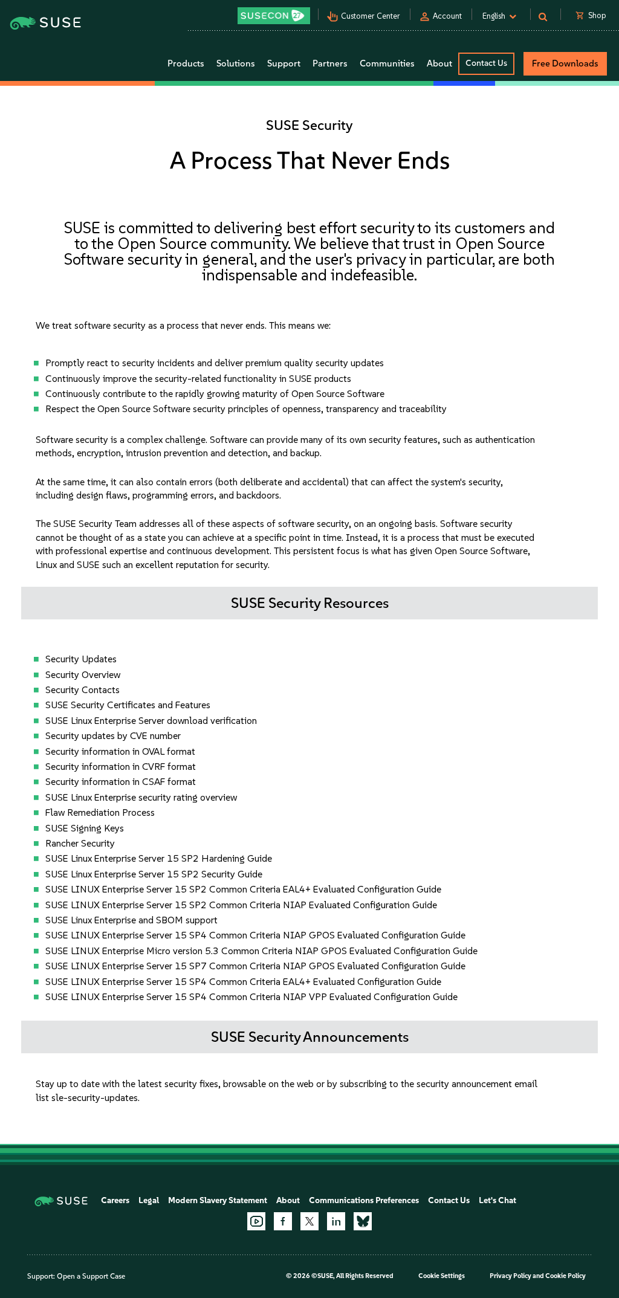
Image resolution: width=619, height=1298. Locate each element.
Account (447, 16)
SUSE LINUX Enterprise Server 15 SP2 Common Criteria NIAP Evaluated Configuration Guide (241, 905)
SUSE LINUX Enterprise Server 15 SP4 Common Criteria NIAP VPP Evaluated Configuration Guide (251, 997)
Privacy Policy (510, 1276)
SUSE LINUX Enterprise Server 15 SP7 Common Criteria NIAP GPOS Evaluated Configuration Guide (255, 966)
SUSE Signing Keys (84, 828)
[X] (309, 1221)
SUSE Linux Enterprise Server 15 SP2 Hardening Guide (158, 858)
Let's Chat (497, 1200)
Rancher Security (80, 843)
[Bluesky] (363, 1221)
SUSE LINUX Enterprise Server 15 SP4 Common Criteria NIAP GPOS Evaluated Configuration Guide (255, 935)
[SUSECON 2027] (274, 15)
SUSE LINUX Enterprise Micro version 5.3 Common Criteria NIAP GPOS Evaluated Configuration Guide (261, 951)
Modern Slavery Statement (217, 1200)
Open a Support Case (91, 1276)
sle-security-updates (94, 1097)
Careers (115, 1200)
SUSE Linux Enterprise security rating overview (141, 797)
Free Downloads (565, 63)
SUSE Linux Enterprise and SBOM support (131, 920)
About (288, 1200)
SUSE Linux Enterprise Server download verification (151, 720)
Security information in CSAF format (120, 781)
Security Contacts (82, 690)
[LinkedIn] (336, 1221)
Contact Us (486, 63)
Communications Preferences (364, 1200)
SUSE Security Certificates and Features (127, 705)
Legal (148, 1200)
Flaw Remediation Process (100, 812)
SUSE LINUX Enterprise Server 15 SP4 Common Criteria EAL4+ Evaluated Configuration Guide (243, 981)
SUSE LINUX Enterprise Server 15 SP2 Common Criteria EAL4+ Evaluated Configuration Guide (243, 889)
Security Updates (81, 659)
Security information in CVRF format (120, 766)
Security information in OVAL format (120, 751)
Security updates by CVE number (113, 735)
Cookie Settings (441, 1276)
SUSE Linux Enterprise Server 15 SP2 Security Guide (153, 874)
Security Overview (82, 674)
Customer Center (370, 16)
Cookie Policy (565, 1276)
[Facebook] (283, 1221)
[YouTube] (256, 1221)
